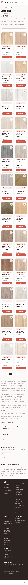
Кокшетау (10, 475)
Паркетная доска (19, 489)
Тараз (7, 469)
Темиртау (22, 473)
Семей (3, 471)
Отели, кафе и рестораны (7, 537)
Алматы (3, 467)
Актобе (3, 469)
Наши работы (7, 542)
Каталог (8, 7)
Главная (3, 7)
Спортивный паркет (19, 501)
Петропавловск (10, 473)
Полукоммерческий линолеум (19, 495)
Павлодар (12, 469)
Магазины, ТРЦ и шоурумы (7, 534)
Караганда (19, 467)
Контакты (17, 518)
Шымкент (13, 467)
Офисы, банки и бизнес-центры (7, 531)
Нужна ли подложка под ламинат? (12, 439)
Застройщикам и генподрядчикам (10, 457)
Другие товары (18, 512)
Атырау (7, 471)
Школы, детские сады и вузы (8, 524)
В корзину (7, 57)
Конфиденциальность (19, 520)
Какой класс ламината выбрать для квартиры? (12, 427)
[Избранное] (25, 2)
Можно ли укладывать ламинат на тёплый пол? (12, 433)
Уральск (3, 473)
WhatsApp (6, 554)
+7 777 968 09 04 (7, 550)
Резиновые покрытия (19, 505)
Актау (17, 473)
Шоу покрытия (18, 510)
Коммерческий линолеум (18, 492)
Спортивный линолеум (18, 498)
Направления (7, 540)
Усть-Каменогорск (21, 469)
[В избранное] (11, 34)
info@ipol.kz (6, 552)
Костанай (13, 471)
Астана (8, 467)
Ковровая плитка (19, 503)
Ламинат (17, 487)
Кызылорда (19, 471)
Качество (6, 544)
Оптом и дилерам (6, 453)
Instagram (17, 522)
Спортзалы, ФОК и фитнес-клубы (8, 527)
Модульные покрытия (17, 508)
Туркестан (4, 475)
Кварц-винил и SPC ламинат (19, 484)
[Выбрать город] (22, 2)
